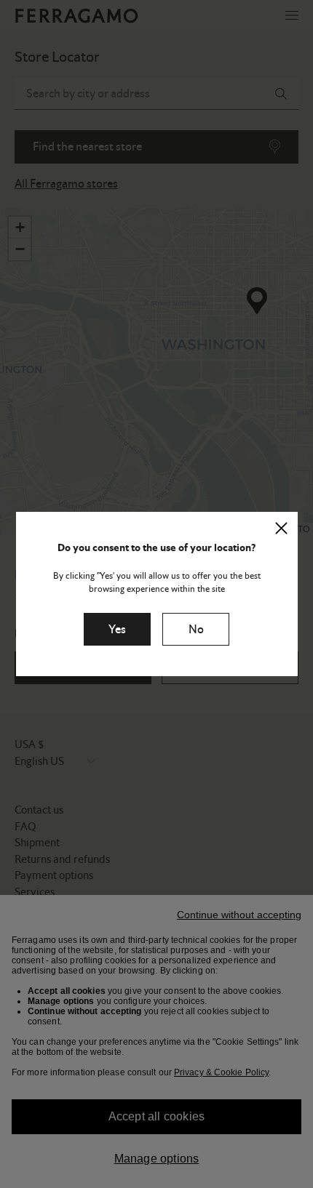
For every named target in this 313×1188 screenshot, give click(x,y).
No (196, 629)
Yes (117, 629)
